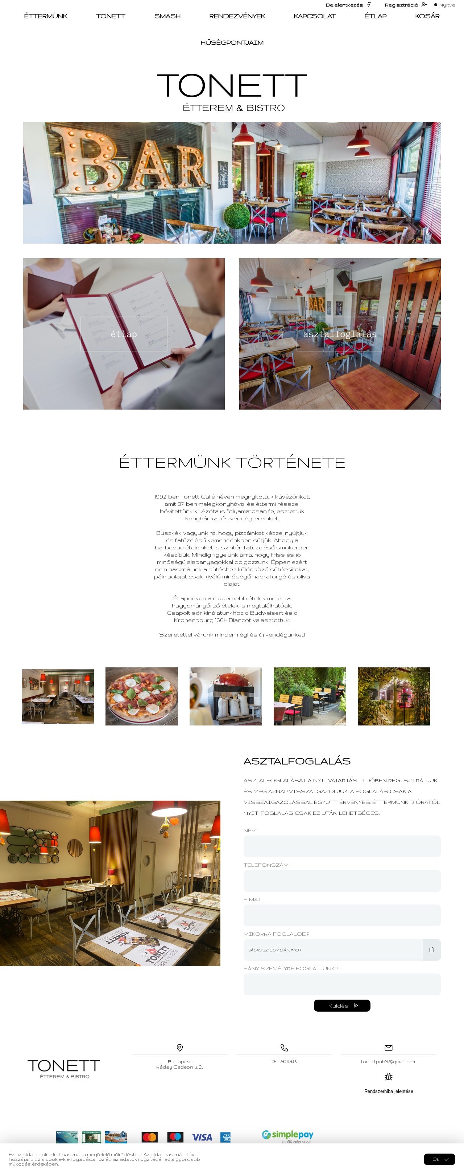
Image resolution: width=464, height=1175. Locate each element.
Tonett (110, 15)
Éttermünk (45, 15)
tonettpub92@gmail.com (389, 1061)
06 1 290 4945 (284, 1061)
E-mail (254, 899)
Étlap (375, 15)
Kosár (427, 15)
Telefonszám (266, 865)
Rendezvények (237, 15)
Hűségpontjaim (232, 42)
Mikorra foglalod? (276, 934)
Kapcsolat (315, 15)
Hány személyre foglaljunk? (290, 968)
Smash (167, 15)
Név (250, 830)
